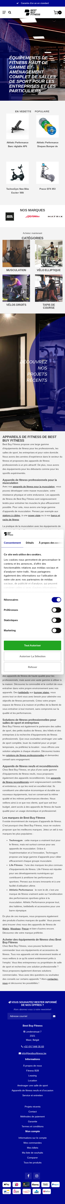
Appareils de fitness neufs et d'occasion (32, 1090)
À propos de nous (32, 1065)
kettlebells (23, 692)
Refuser (32, 667)
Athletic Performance (34, 902)
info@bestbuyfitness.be (34, 1053)
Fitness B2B (32, 1070)
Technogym (52, 852)
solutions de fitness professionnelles (25, 755)
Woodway (15, 928)
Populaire (42, 111)
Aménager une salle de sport (32, 1085)
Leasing (32, 1075)
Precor (25, 928)
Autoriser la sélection (33, 656)
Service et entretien (32, 1095)
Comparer (32, 1157)
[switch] (56, 610)
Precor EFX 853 (48, 189)
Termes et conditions (33, 1126)
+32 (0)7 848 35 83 (34, 1046)
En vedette (23, 111)
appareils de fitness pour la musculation (34, 486)
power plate (34, 515)
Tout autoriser (32, 645)
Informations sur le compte (32, 1137)
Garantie (32, 1121)
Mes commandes (33, 1142)
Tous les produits (33, 1162)
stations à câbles (11, 515)
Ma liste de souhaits (32, 1152)
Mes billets (32, 1147)
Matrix (5, 928)
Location (32, 1080)
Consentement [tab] (12, 542)
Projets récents (32, 1106)
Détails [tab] (30, 542)
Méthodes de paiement (32, 1116)
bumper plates (41, 692)
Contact (32, 1111)
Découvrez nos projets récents (33, 371)
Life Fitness (43, 869)
